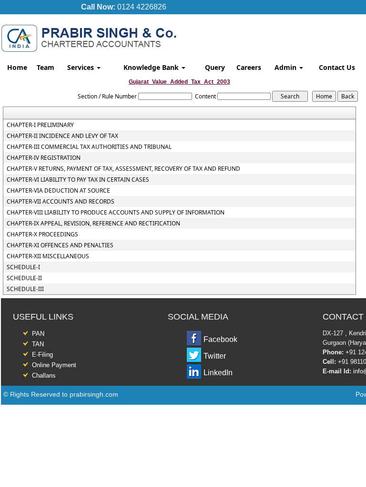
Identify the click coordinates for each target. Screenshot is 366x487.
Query (215, 67)
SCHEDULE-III (25, 289)
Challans (44, 375)
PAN (38, 333)
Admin (286, 67)
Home (17, 67)
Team (45, 67)
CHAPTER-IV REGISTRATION (44, 158)
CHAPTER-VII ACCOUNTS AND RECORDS (60, 201)
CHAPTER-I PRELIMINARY (40, 125)
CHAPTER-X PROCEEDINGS (42, 234)
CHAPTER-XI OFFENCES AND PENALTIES (60, 245)
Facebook (220, 339)
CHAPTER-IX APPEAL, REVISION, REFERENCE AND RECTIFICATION (93, 223)
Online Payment (54, 365)
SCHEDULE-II (24, 278)
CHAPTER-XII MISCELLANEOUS (48, 256)
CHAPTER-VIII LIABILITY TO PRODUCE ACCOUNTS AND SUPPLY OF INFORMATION (115, 212)
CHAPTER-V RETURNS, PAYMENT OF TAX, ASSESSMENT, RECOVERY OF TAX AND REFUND (123, 169)
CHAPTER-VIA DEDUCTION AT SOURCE (58, 191)
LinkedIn (218, 373)
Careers (248, 67)
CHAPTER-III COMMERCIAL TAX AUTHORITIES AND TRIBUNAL (89, 147)
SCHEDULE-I (23, 267)
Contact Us (337, 67)
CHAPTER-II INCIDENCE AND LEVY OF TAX (62, 136)
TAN (38, 344)
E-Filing (42, 354)
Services (81, 67)
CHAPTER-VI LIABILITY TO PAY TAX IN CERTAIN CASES (78, 180)
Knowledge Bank (152, 67)
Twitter (214, 356)
